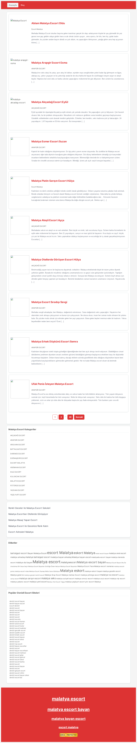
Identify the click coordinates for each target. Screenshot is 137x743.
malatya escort (68, 698)
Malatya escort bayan (91, 562)
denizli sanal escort (16, 624)
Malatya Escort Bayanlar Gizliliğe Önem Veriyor (44, 566)
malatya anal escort (117, 553)
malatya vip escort (117, 579)
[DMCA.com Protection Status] (69, 736)
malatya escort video (22, 571)
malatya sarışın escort (30, 578)
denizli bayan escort (17, 604)
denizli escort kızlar (16, 626)
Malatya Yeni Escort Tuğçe (56, 582)
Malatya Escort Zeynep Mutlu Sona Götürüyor (44, 571)
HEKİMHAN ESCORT (18, 467)
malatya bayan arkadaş (61, 557)
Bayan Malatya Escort (37, 553)
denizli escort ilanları (17, 621)
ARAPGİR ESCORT (38, 69)
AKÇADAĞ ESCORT (38, 108)
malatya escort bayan (68, 709)
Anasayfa (13, 5)
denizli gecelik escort (17, 630)
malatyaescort (69, 562)
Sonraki (79, 417)
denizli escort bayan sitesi (19, 675)
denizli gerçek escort (17, 671)
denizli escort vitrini (16, 673)
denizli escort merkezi (17, 653)
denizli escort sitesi (16, 639)
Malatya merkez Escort (71, 575)
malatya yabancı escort (19, 582)
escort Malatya (60, 552)
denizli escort (14, 608)
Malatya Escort (17, 481)
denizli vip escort (15, 644)
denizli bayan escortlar (17, 646)
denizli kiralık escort (16, 635)
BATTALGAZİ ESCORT (18, 449)
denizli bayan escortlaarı (18, 651)
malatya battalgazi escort (37, 557)
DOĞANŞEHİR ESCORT (19, 458)
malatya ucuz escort (101, 579)
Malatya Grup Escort (53, 575)
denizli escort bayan (17, 601)
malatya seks (48, 578)
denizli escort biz (15, 677)
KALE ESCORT (15, 472)
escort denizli (14, 606)
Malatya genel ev (17, 575)
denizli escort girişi (16, 655)
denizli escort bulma (16, 662)
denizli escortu (14, 619)
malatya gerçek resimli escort (34, 575)
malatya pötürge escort (90, 575)
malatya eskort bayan (93, 571)
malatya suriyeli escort (65, 579)
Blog (22, 5)
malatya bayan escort (68, 719)
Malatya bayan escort (81, 557)
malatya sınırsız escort (84, 579)
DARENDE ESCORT (17, 454)
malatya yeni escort (38, 582)
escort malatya (68, 727)
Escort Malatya (37, 29)
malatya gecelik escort (111, 571)
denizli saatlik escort (17, 633)
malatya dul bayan (24, 562)
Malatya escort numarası (104, 566)
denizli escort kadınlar (17, 628)
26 (70, 417)
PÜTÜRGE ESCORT (17, 486)
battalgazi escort (18, 553)
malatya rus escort (109, 575)
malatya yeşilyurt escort (75, 582)
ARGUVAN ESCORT (17, 445)
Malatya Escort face (85, 566)
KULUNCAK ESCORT (18, 476)
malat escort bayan (102, 553)
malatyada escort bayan (101, 557)
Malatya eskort (72, 571)
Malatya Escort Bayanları (68, 566)
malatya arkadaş (17, 557)
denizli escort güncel (17, 657)
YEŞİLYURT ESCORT (18, 495)
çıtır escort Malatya (93, 582)
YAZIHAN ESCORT (17, 490)
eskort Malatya (84, 553)
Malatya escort (46, 561)
